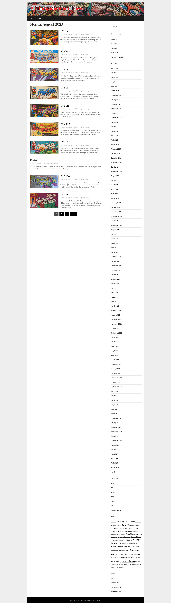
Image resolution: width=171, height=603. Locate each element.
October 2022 (115, 275)
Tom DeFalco (119, 564)
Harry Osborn (136, 537)
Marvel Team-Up (123, 550)
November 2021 (116, 324)
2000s (113, 501)
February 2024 (116, 203)
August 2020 (115, 391)
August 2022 (115, 283)
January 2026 (115, 100)
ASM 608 (114, 48)
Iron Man (130, 540)
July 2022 (114, 288)
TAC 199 (64, 194)
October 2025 (115, 113)
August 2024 (115, 176)
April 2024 (114, 194)
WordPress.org (116, 591)
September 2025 (116, 118)
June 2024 (114, 185)
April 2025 (114, 140)
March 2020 (115, 413)
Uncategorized (116, 510)
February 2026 (116, 95)
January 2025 (115, 153)
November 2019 (116, 431)
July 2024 (114, 180)
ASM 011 (34, 160)
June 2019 (114, 454)
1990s (113, 497)
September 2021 (116, 333)
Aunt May (126, 525)
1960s (113, 483)
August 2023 (115, 230)
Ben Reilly (134, 525)
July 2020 (114, 396)
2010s (113, 506)
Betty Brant (118, 529)
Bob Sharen (133, 528)
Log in (113, 578)
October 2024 (115, 167)
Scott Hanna (128, 557)
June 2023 (114, 239)
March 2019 (115, 467)
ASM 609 (114, 43)
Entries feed (115, 582)
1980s (113, 492)
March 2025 (115, 144)
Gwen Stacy (127, 537)
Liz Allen (136, 546)
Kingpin (131, 546)
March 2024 (115, 198)
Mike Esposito (124, 554)
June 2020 (114, 400)
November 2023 (116, 216)
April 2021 (114, 355)
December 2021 (116, 319)
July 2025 (114, 126)
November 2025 (116, 109)
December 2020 (116, 373)
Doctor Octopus (121, 534)
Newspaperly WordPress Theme (91, 600)
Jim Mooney (123, 543)
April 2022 (114, 301)
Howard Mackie (115, 540)
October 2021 (115, 328)
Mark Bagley (115, 550)
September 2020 (116, 387)
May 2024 (114, 189)
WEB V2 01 (115, 52)
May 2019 (114, 458)
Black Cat (125, 528)
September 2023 (116, 225)
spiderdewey (85, 34)
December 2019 (116, 427)
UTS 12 (64, 87)
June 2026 (114, 77)
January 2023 (115, 261)
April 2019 (114, 463)
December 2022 (116, 266)
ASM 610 (114, 39)
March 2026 (115, 91)
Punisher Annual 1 (117, 57)
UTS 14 (64, 31)
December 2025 (116, 104)
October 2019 (115, 436)
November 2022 (116, 270)
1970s (113, 488)
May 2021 (114, 351)
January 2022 (115, 315)
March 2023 (115, 252)
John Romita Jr (124, 546)
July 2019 (114, 449)
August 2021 (115, 337)
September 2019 (116, 440)
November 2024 (116, 162)
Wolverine (121, 567)
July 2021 (114, 342)
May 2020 (114, 405)
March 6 (113, 472)
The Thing (113, 564)
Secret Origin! (36, 18)
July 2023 (114, 234)
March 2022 (115, 306)
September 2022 (116, 279)
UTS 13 (64, 69)
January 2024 (115, 207)
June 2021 (114, 346)
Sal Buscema (120, 557)
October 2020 (115, 382)
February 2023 (116, 257)
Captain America (131, 531)
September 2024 (116, 171)
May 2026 (114, 82)
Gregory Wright (119, 537)
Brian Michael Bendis (118, 531)
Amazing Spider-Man (125, 521)
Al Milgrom (113, 522)
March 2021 (115, 360)
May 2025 (114, 135)
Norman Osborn (132, 554)
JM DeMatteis (130, 543)
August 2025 (115, 122)
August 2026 (115, 68)
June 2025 (114, 131)
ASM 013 (65, 51)
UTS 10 (64, 142)
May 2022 (114, 297)
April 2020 (114, 409)
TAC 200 (65, 176)
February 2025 (116, 149)
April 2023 (114, 248)
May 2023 (114, 243)
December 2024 (116, 158)
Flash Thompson (132, 534)
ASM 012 (65, 124)
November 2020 (116, 378)
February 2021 (116, 364)
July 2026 (114, 73)
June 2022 (114, 292)
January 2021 (115, 369)
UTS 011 (64, 105)
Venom (136, 564)
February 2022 (116, 310)
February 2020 (116, 418)
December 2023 (116, 212)
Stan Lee (137, 561)
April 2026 (114, 86)
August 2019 (115, 445)
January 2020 (115, 422)
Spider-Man (127, 561)
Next (73, 214)
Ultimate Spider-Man (128, 564)
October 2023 (115, 221)
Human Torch (123, 540)
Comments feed (116, 587)
